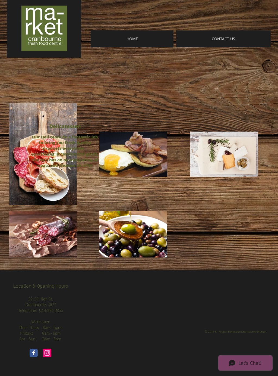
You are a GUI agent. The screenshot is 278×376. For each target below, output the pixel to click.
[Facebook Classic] (34, 353)
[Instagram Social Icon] (47, 353)
